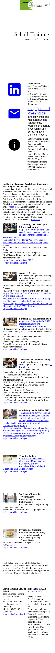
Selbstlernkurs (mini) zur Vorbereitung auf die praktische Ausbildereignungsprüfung (24, 434)
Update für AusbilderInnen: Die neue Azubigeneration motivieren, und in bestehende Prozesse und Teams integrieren (26, 234)
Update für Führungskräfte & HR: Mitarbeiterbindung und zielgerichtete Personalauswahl (35, 324)
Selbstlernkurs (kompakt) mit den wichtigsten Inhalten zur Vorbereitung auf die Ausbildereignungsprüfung (27, 429)
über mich (35, 219)
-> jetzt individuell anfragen (15, 263)
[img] (35, 5)
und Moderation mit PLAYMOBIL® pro (32, 462)
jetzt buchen (13, 207)
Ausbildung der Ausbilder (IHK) (18, 260)
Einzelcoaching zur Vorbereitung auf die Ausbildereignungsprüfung (34, 414)
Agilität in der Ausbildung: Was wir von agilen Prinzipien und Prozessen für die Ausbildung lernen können (26, 242)
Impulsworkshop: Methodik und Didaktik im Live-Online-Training (26, 467)
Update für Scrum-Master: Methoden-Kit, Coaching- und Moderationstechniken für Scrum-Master (27, 299)
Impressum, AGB (35, 591)
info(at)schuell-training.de (39, 111)
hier (25, 212)
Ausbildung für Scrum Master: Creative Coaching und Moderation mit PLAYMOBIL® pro (27, 304)
